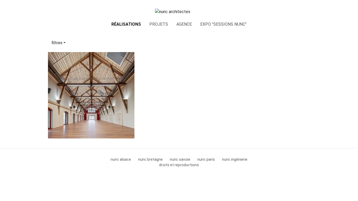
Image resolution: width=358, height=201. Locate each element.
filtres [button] (56, 42)
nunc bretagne (150, 159)
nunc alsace (121, 159)
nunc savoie (180, 159)
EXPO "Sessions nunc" (223, 24)
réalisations (126, 24)
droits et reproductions (179, 165)
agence (184, 24)
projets (158, 24)
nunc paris (206, 159)
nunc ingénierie (234, 159)
